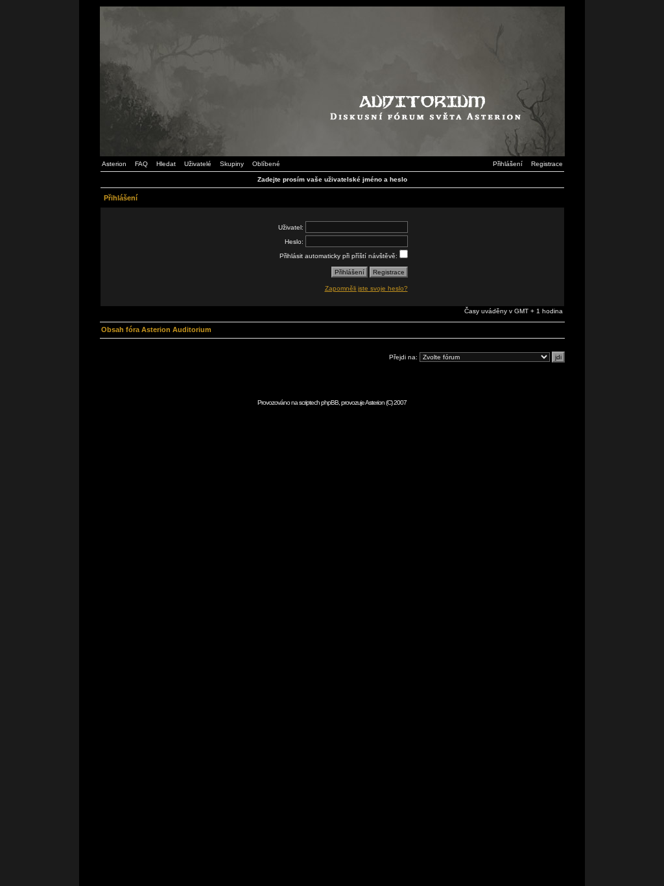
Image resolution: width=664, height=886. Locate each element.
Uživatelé (197, 163)
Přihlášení (508, 163)
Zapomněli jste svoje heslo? (366, 288)
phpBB (329, 402)
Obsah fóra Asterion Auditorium (156, 329)
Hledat (166, 163)
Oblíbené (266, 163)
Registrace (547, 163)
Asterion (114, 163)
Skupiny (232, 163)
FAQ (141, 163)
